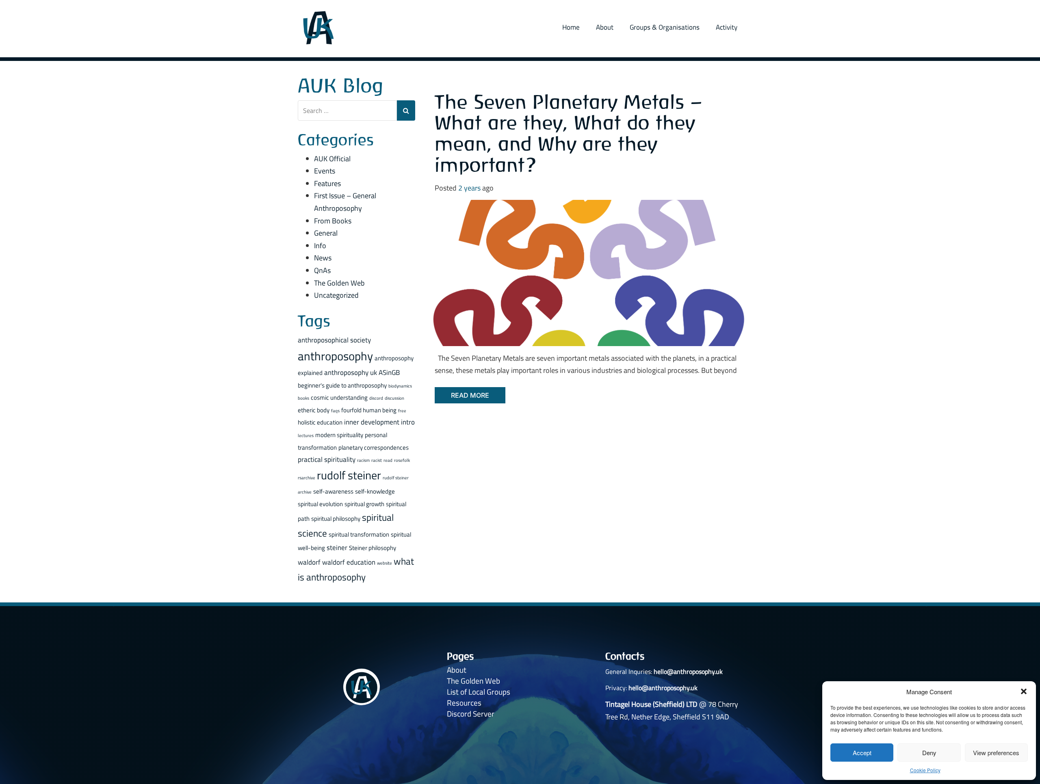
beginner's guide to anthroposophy (342, 385)
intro (408, 421)
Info (320, 245)
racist (376, 460)
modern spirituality (339, 435)
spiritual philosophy (335, 518)
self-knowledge (375, 491)
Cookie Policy (925, 770)
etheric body (313, 410)
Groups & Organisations (665, 27)
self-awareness (333, 491)
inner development (371, 421)
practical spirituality (326, 459)
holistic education (320, 422)
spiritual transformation (359, 534)
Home (571, 27)
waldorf (309, 562)
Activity (726, 27)
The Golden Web (339, 282)
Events (324, 170)
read (388, 460)
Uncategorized (336, 295)
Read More (470, 395)
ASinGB (389, 372)
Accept (862, 752)
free (402, 410)
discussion (394, 398)
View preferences (996, 752)
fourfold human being (368, 410)
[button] (1024, 691)
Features (327, 183)
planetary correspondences (373, 447)
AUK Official (332, 158)
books (303, 398)
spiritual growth (364, 504)
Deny (929, 752)
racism (363, 460)
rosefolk (402, 460)
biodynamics (400, 386)
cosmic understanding (339, 397)
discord (376, 398)
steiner (337, 547)
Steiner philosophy (372, 547)
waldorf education (348, 562)
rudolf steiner (349, 475)
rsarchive (306, 477)
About (604, 27)
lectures (306, 435)
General (326, 232)
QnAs (322, 270)
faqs (335, 410)
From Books (332, 220)
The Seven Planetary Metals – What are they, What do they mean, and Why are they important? (569, 133)
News (323, 257)
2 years (469, 187)
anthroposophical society (334, 339)
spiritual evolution (320, 504)
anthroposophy (335, 356)
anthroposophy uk (350, 372)
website (384, 563)
